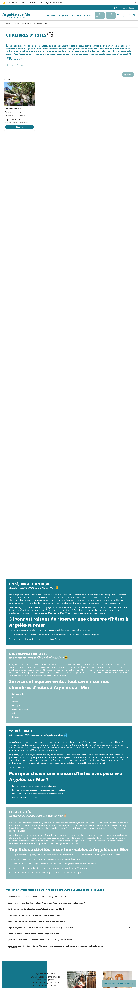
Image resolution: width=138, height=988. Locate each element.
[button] (129, 15)
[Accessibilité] (118, 15)
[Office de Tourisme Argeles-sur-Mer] (17, 16)
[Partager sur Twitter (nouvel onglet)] (12, 65)
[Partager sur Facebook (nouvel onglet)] (7, 65)
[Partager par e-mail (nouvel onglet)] (22, 65)
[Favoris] (134, 15)
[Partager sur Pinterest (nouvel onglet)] (17, 65)
